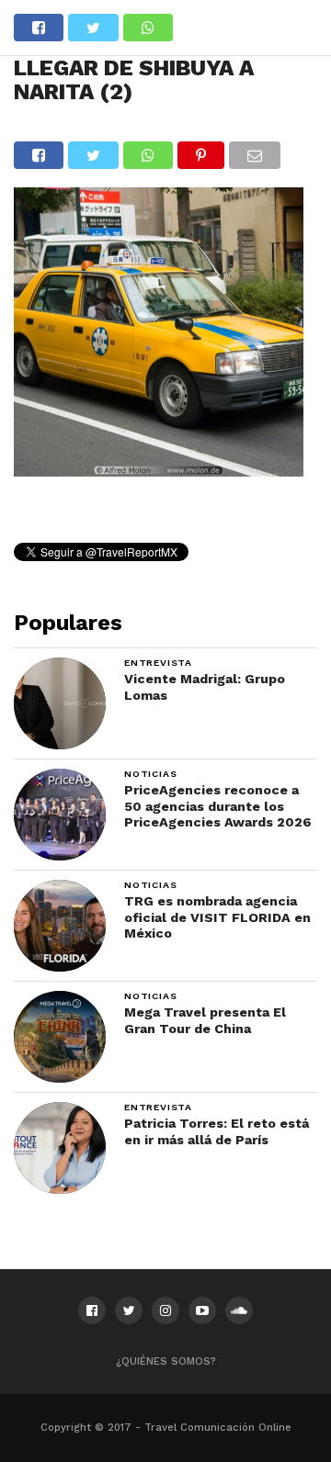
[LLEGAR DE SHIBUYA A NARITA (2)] (158, 470)
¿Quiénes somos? (166, 1361)
